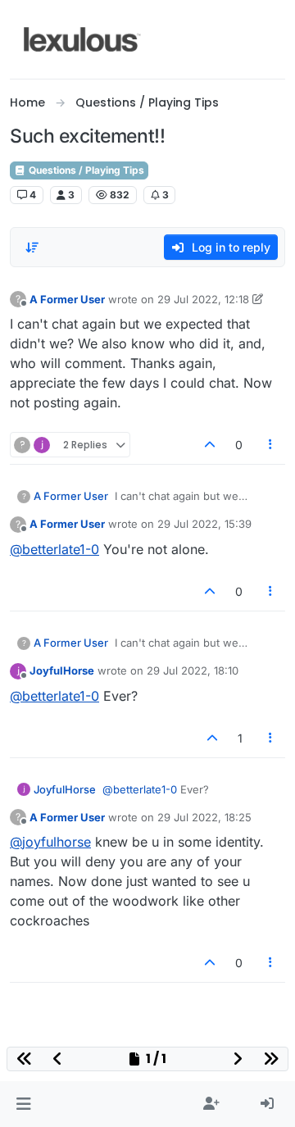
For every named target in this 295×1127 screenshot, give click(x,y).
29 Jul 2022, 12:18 (203, 299)
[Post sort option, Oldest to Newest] (32, 247)
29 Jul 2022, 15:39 (204, 523)
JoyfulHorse (62, 670)
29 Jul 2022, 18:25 (204, 817)
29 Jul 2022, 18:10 (192, 670)
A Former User (67, 299)
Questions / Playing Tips (85, 170)
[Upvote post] (210, 444)
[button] (23, 1104)
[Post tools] (271, 444)
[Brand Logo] (82, 39)
